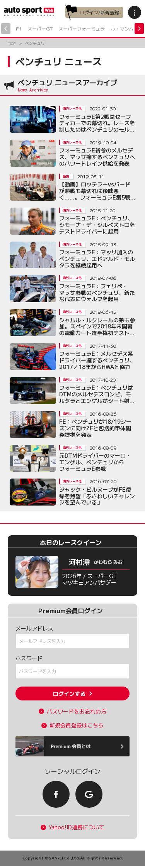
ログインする (69, 693)
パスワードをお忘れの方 (76, 711)
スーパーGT (40, 28)
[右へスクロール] (139, 28)
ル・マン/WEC (126, 28)
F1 (19, 28)
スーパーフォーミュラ (81, 28)
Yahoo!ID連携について (76, 827)
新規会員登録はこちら (76, 725)
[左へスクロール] (5, 28)
